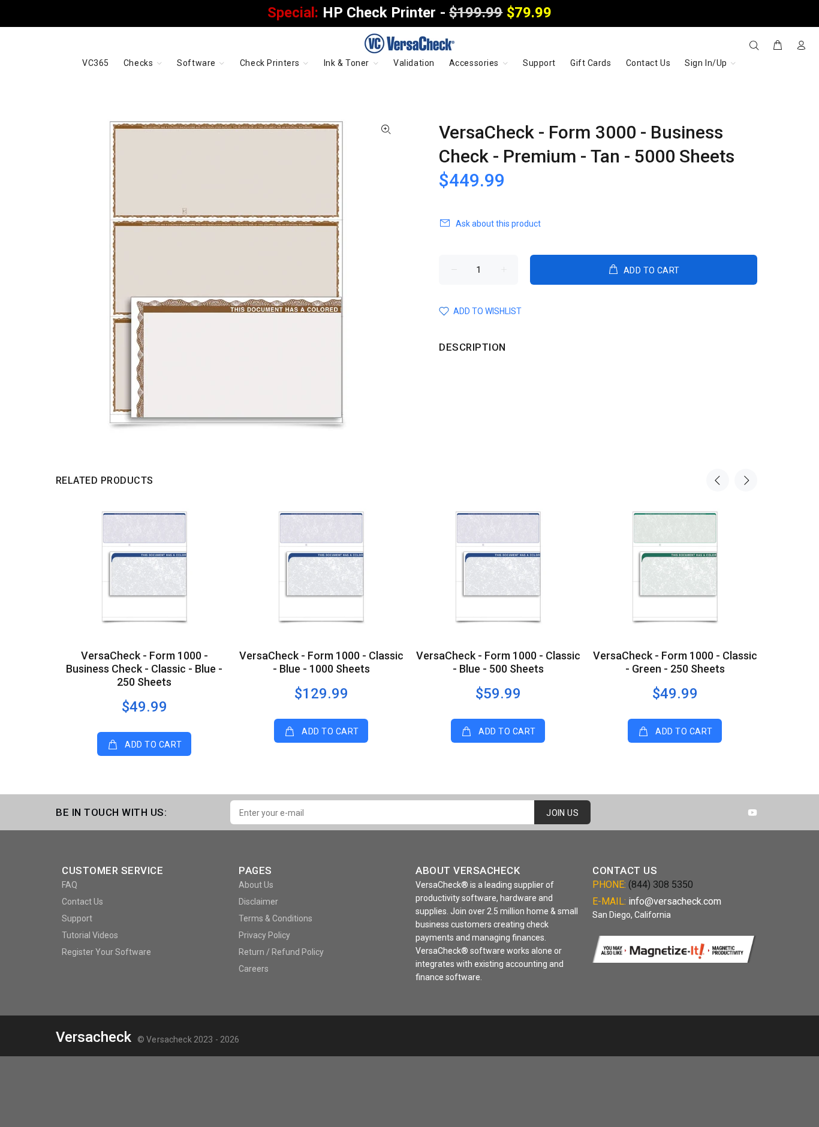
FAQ (69, 885)
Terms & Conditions (275, 918)
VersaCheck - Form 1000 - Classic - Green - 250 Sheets (675, 662)
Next (745, 480)
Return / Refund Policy (281, 952)
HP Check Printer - (409, 12)
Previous (717, 480)
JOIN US (562, 813)
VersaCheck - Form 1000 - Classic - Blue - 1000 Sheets (321, 662)
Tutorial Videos (90, 935)
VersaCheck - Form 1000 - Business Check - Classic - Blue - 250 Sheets (144, 668)
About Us (256, 885)
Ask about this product (498, 223)
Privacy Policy (264, 935)
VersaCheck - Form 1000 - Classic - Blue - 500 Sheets (498, 662)
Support (77, 918)
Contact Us (82, 901)
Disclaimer (258, 901)
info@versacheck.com (674, 901)
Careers (254, 969)
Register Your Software (106, 952)
